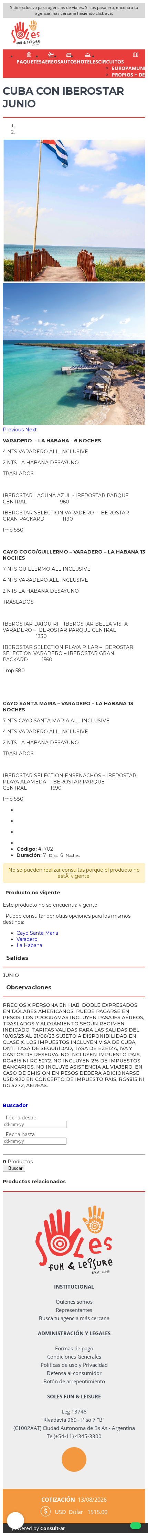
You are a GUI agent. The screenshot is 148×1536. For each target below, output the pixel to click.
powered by (38, 1528)
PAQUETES (29, 61)
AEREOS (51, 61)
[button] (14, 430)
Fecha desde (19, 1118)
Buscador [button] (15, 1105)
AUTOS (68, 61)
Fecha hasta (19, 1134)
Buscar (14, 1168)
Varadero (27, 939)
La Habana (29, 945)
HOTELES (87, 61)
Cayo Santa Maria (37, 933)
